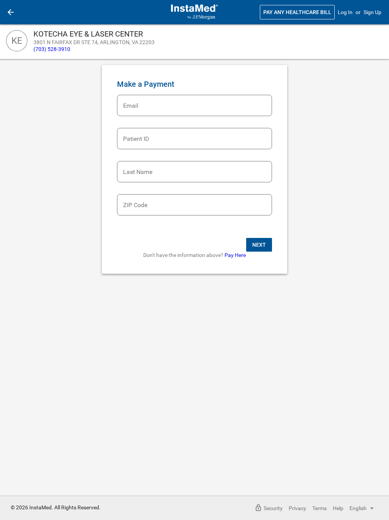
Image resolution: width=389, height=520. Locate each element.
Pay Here (235, 255)
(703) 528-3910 (51, 49)
